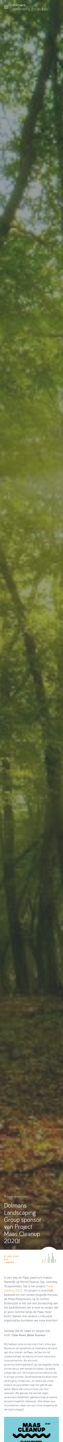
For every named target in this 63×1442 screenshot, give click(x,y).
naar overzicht (17, 1196)
